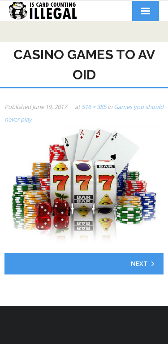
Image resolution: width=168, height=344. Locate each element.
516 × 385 (94, 107)
